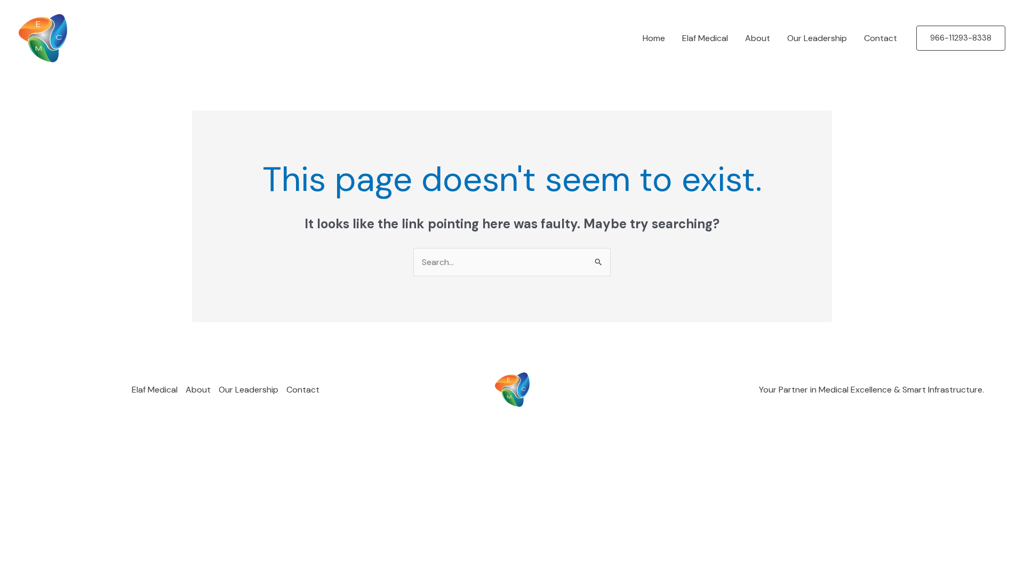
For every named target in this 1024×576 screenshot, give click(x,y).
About (757, 38)
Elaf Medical (705, 38)
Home (654, 38)
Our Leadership (817, 38)
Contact (880, 38)
